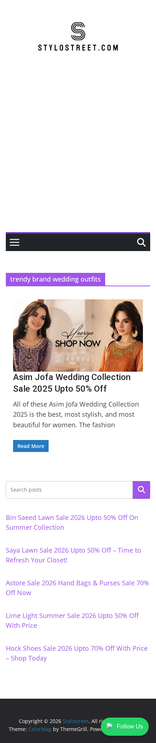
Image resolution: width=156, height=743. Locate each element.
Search (141, 489)
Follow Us (130, 726)
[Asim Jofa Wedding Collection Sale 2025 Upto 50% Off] (78, 335)
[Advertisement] (78, 150)
